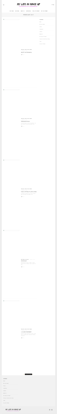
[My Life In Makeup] (13, 409)
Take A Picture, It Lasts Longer (29, 191)
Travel (40, 41)
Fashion (41, 26)
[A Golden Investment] (11, 333)
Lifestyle (41, 31)
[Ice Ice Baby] (11, 263)
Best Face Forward (42, 24)
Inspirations (41, 29)
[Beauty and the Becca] (11, 52)
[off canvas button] (3, 4)
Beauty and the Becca (26, 52)
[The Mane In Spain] (11, 122)
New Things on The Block (25, 259)
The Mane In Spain (25, 121)
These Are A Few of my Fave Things (26, 49)
